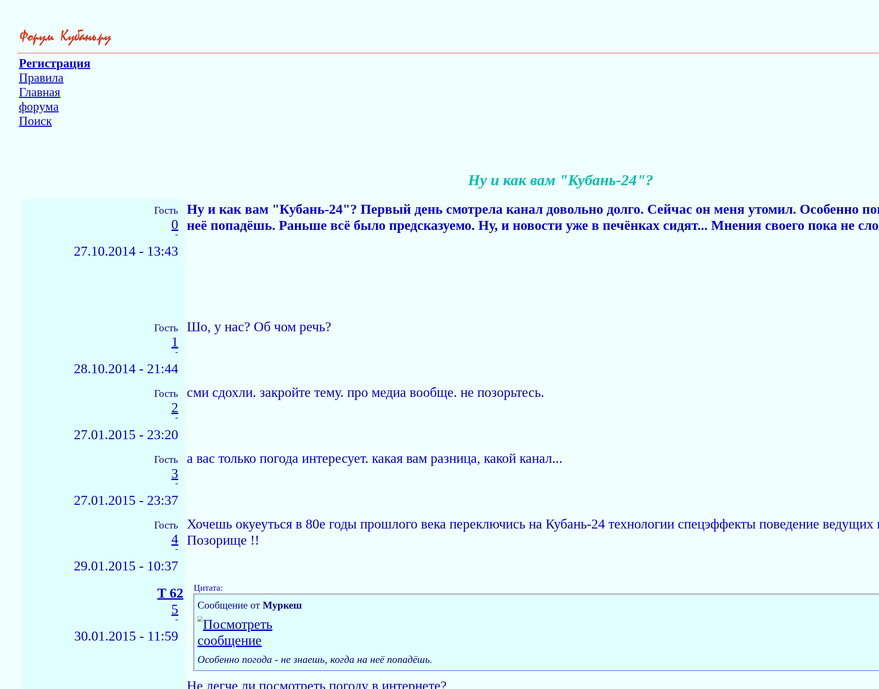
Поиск (35, 121)
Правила (41, 78)
